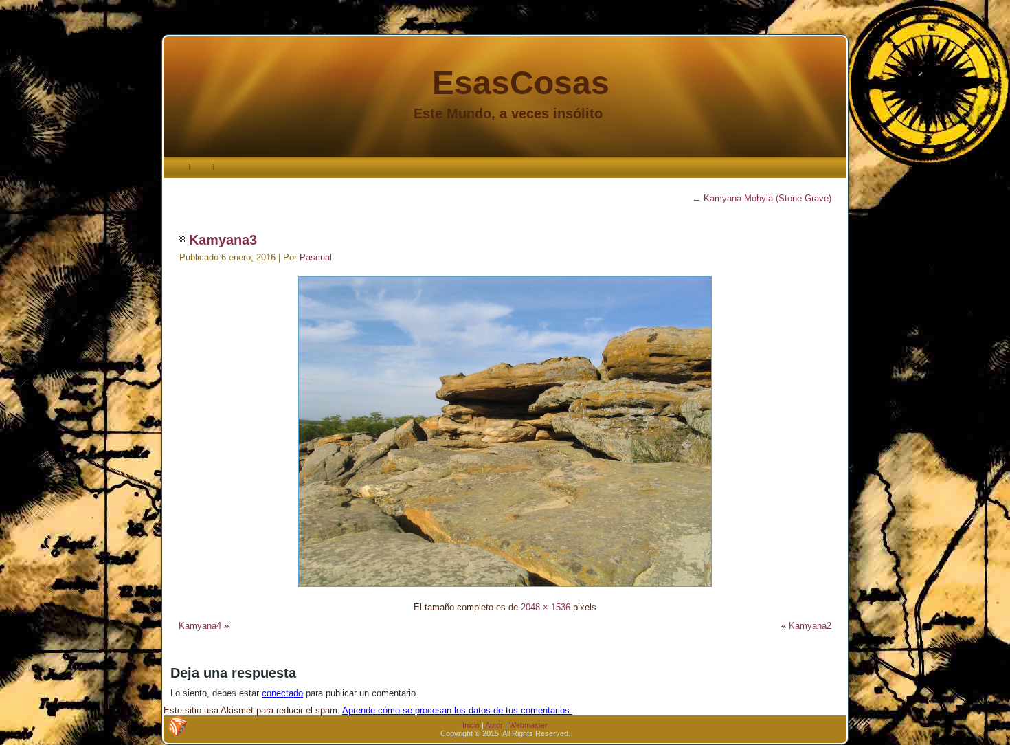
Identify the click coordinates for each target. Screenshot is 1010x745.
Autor (494, 725)
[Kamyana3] (505, 588)
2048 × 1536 (545, 607)
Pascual (316, 257)
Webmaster (528, 725)
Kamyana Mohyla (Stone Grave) (761, 198)
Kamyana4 (200, 626)
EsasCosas (520, 83)
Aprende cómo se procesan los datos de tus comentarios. (457, 710)
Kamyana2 (810, 626)
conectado (282, 693)
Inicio (471, 725)
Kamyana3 (223, 239)
